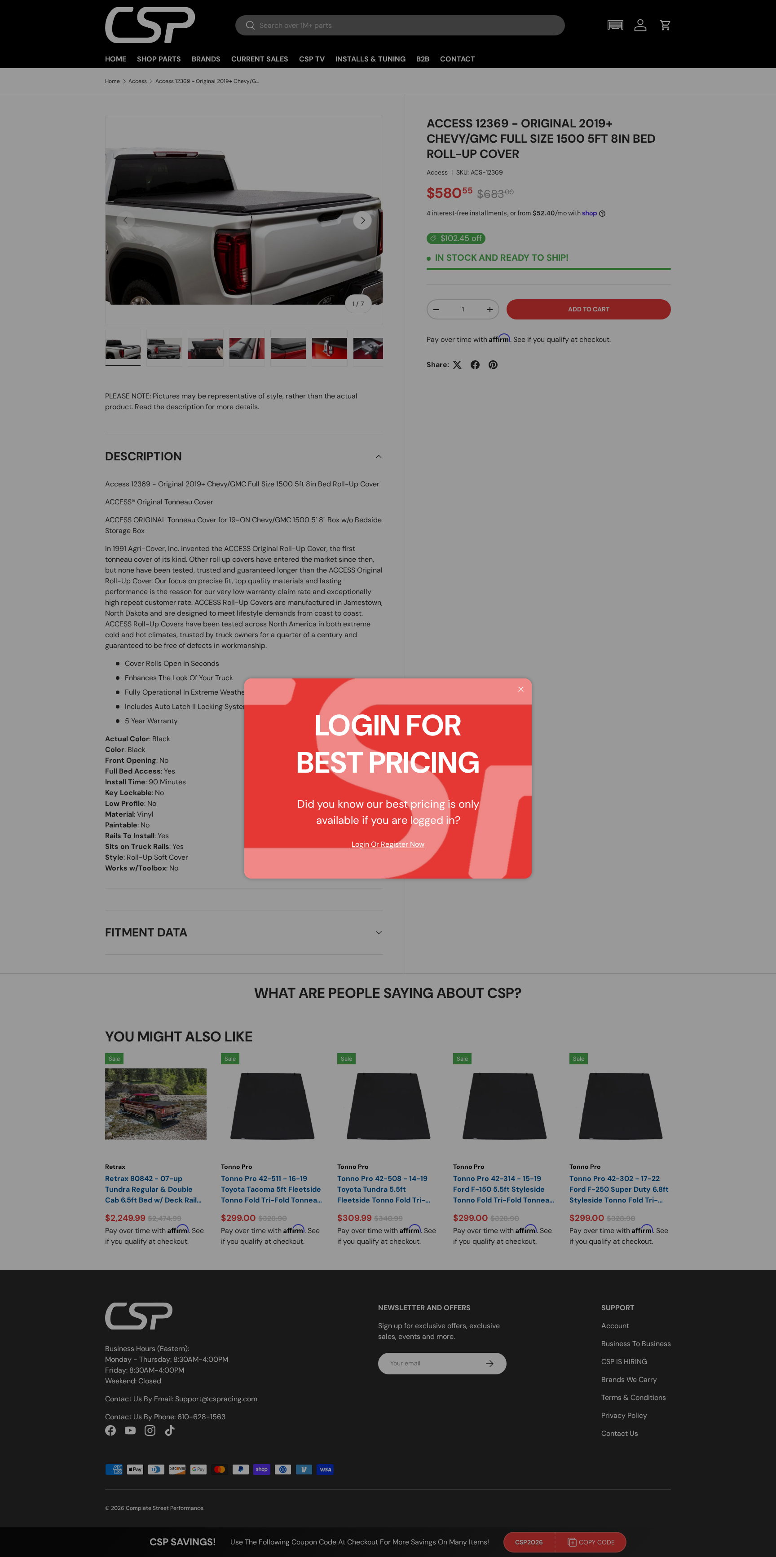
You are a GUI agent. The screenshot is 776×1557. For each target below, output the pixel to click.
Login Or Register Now (388, 844)
